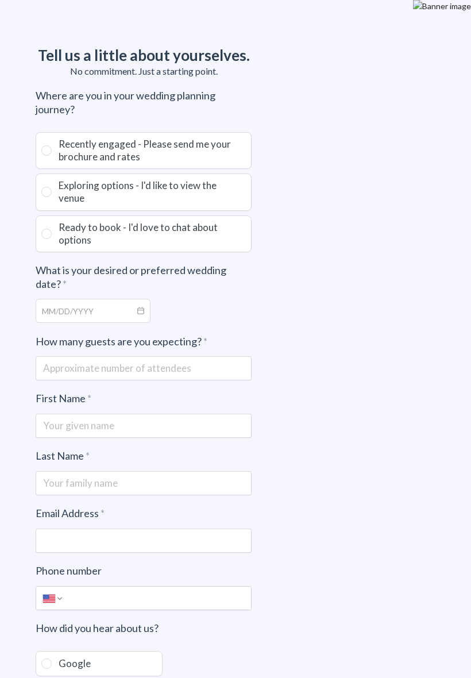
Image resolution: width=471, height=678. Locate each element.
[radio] (143, 150)
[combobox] (84, 311)
